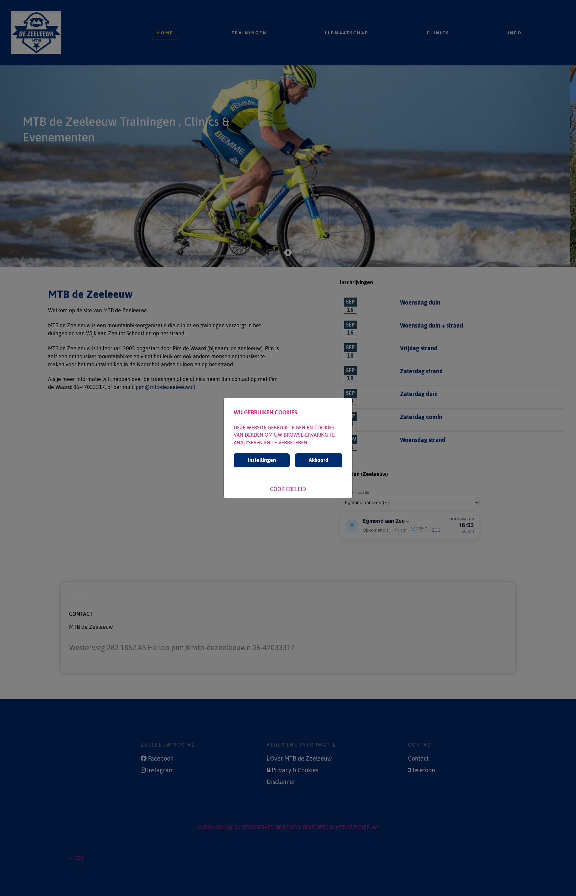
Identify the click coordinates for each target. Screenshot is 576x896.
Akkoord (318, 460)
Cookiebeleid (288, 489)
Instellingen (262, 460)
